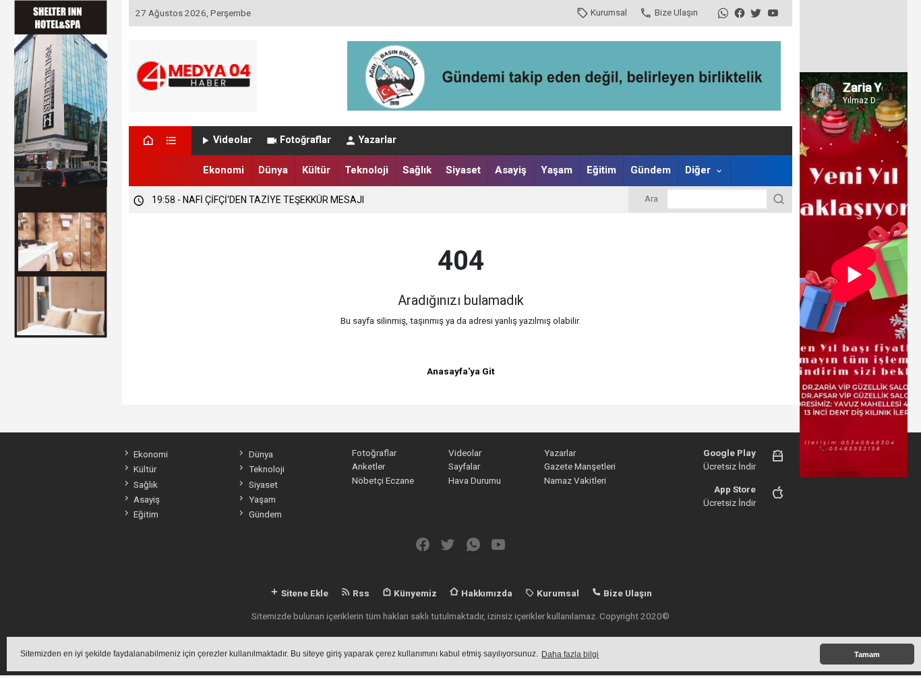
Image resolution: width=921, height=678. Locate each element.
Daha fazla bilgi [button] (570, 654)
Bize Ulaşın (676, 12)
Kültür (316, 170)
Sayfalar (464, 466)
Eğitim (601, 170)
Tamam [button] (867, 654)
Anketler (368, 466)
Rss (360, 593)
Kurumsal (609, 12)
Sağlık (417, 170)
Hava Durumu (474, 480)
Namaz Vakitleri (575, 480)
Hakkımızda (485, 593)
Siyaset (463, 170)
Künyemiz (414, 593)
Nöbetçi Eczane (383, 480)
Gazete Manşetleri (580, 466)
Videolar (232, 140)
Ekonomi (223, 170)
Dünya (273, 170)
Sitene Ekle (303, 593)
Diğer (698, 170)
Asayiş (511, 170)
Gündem (650, 170)
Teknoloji (366, 170)
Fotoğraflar (305, 140)
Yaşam (556, 170)
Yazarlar (377, 140)
